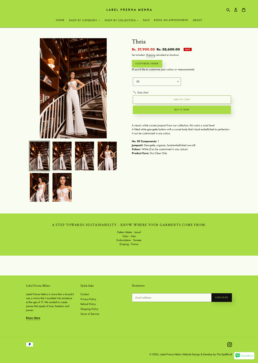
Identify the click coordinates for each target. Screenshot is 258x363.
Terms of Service (89, 314)
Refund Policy (88, 304)
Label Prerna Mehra (171, 354)
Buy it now (181, 109)
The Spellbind (224, 354)
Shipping (150, 55)
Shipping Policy (89, 309)
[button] (140, 93)
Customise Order (147, 63)
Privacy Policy (88, 299)
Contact (84, 294)
